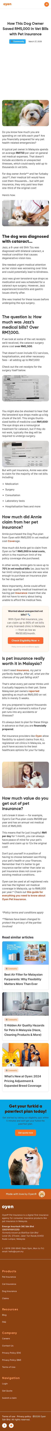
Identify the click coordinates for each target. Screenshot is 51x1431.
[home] (6, 4)
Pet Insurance (9, 1277)
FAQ (4, 1322)
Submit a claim (9, 1398)
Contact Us (7, 1345)
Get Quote (7, 1390)
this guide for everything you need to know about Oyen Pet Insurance (23, 895)
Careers (6, 1338)
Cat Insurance (9, 1284)
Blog (4, 1315)
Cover (11, 541)
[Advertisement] (25, 72)
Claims (5, 1298)
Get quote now (25, 1132)
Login (5, 1383)
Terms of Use (8, 1367)
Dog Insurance (9, 1291)
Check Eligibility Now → (26, 640)
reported (34, 691)
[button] (46, 4)
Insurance (21, 593)
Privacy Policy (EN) (11, 1353)
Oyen (38, 735)
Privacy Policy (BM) (11, 1360)
